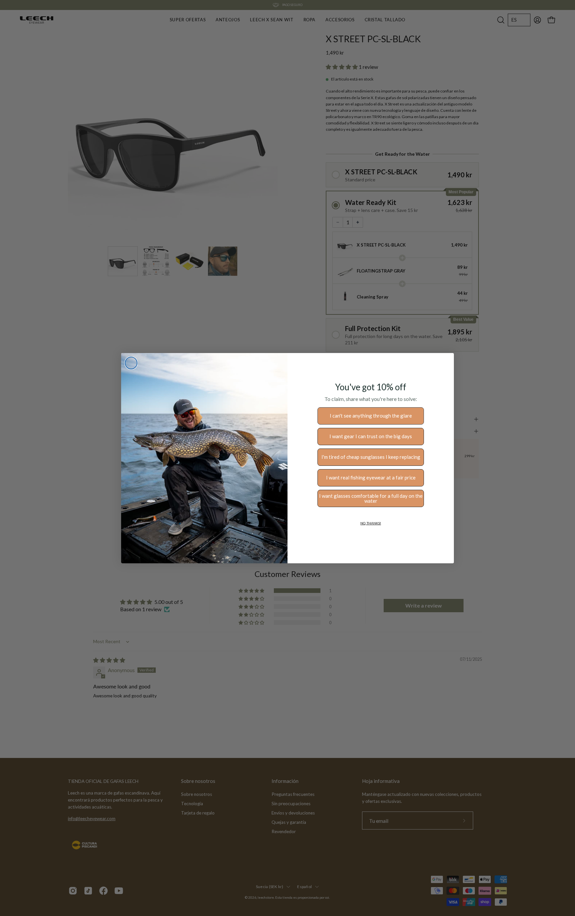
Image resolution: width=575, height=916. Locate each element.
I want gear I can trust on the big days (370, 436)
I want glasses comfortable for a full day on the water (371, 498)
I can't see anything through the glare (371, 416)
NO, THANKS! (370, 523)
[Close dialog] (131, 363)
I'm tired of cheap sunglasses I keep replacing (370, 457)
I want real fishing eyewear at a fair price (371, 477)
